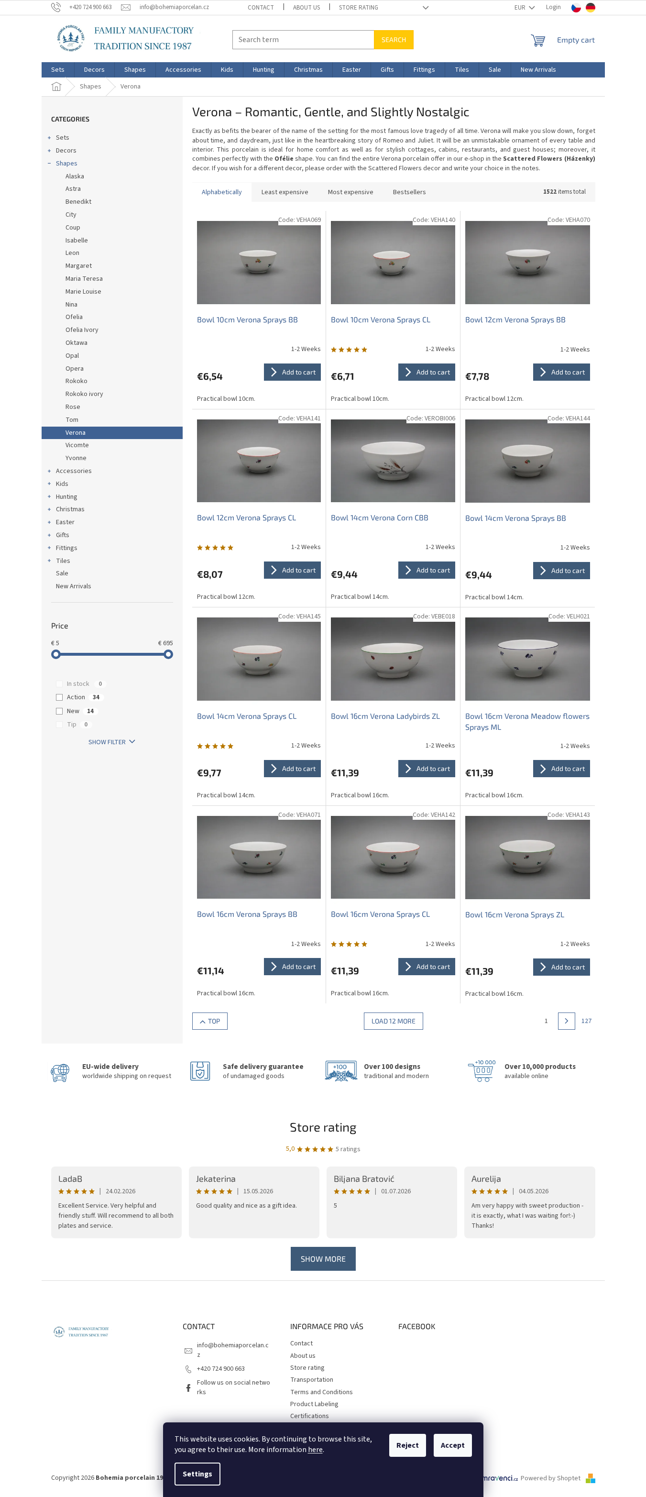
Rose (73, 407)
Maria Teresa (84, 279)
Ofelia (74, 317)
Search (394, 39)
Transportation (311, 1380)
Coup (73, 227)
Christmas (70, 509)
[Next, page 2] (566, 1021)
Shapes (66, 163)
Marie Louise (83, 292)
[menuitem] (58, 69)
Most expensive (350, 192)
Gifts (62, 535)
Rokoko (77, 381)
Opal (72, 356)
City (71, 215)
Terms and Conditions (321, 1392)
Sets (62, 138)
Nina (71, 304)
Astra (73, 189)
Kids (62, 484)
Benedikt (78, 202)
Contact (261, 7)
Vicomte (77, 445)
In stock (84, 684)
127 (586, 1021)
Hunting (66, 497)
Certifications (309, 1416)
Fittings (66, 548)
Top (214, 1021)
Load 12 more (394, 1021)
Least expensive (285, 192)
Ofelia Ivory (82, 330)
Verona (76, 433)
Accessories (74, 471)
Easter (65, 522)
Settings (197, 1474)
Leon (72, 253)
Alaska (75, 176)
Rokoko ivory (84, 394)
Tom (72, 420)
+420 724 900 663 (221, 1369)
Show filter (107, 742)
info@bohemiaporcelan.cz (233, 1350)
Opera (75, 369)
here (315, 1449)
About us (306, 7)
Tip (77, 724)
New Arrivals (73, 586)
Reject (407, 1445)
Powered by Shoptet (551, 1478)
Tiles (63, 561)
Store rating (358, 7)
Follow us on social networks (233, 1387)
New (80, 711)
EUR (521, 7)
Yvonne (76, 458)
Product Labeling (314, 1404)
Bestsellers (409, 192)
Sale (62, 573)
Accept (453, 1445)
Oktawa (77, 343)
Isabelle (77, 240)
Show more (323, 1258)
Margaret (79, 266)
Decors (66, 150)
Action (83, 697)
